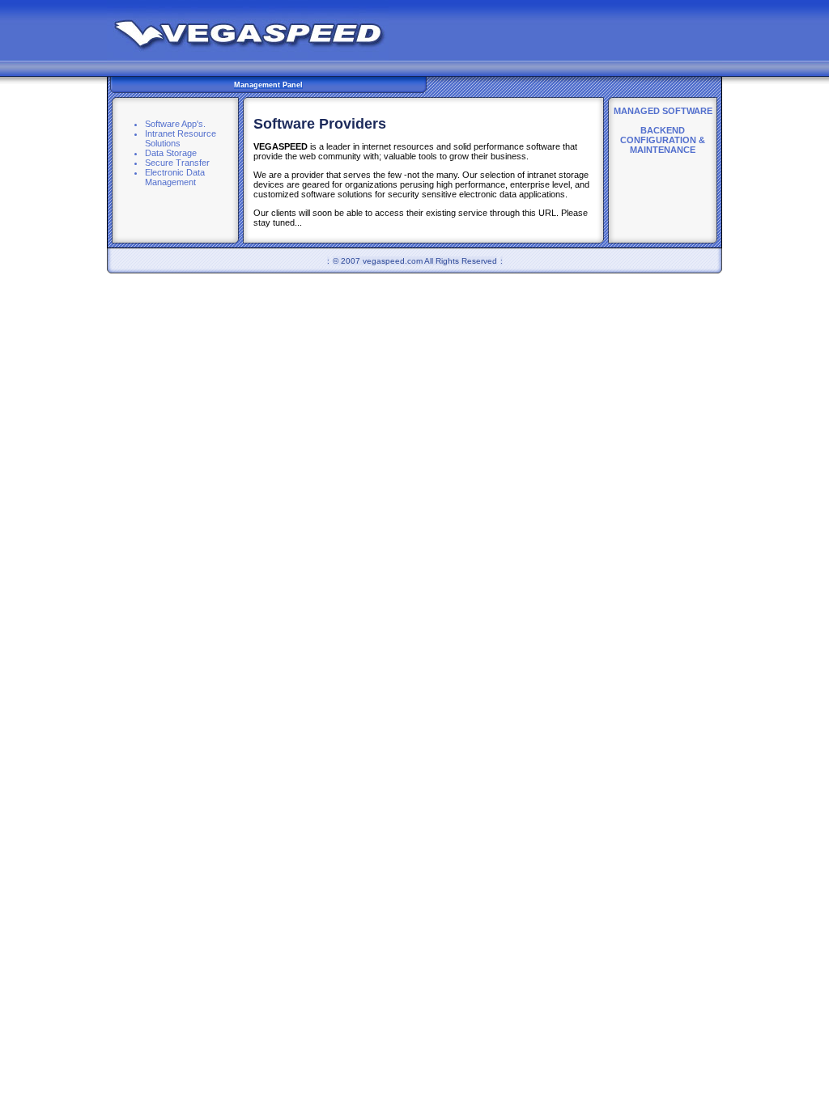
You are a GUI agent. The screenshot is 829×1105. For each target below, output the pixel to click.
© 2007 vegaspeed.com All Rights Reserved (415, 260)
